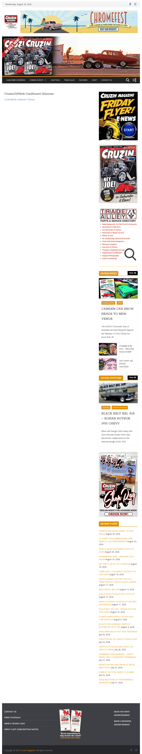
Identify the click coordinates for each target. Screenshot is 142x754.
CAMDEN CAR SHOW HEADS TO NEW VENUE (117, 314)
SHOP (94, 80)
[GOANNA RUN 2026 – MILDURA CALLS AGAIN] (108, 349)
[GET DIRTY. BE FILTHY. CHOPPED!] (108, 364)
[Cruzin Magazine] (71, 38)
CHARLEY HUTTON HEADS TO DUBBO (116, 672)
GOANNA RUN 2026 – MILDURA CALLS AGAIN (126, 349)
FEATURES (83, 80)
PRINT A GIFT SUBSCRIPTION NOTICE (21, 729)
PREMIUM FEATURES (120, 408)
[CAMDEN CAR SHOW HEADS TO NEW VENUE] (118, 288)
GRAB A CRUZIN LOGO (14, 723)
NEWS (120, 303)
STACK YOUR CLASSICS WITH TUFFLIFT (117, 594)
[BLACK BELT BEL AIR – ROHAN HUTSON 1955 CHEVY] (118, 393)
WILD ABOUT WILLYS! (109, 589)
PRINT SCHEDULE (12, 717)
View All (132, 273)
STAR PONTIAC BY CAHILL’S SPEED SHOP (118, 639)
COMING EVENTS (36, 80)
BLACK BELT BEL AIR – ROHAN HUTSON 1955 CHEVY (118, 419)
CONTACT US (106, 80)
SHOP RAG (55, 80)
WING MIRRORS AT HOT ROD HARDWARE (118, 631)
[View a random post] (134, 80)
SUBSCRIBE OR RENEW (16, 80)
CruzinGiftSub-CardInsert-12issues (19, 99)
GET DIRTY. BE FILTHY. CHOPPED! (126, 364)
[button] (44, 80)
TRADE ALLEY (69, 80)
